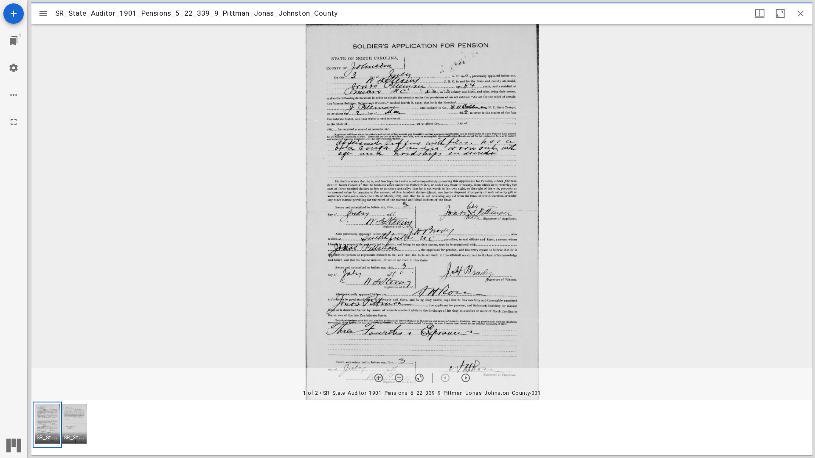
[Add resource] (13, 13)
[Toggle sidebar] (43, 13)
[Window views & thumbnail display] (760, 13)
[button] (47, 425)
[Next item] (465, 378)
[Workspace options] (13, 95)
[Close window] (800, 13)
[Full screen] (13, 122)
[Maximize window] (780, 13)
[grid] (421, 427)
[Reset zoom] (419, 378)
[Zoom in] (378, 378)
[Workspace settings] (13, 68)
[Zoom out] (399, 378)
